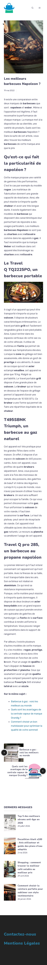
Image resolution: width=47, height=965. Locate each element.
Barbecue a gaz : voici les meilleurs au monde (29, 752)
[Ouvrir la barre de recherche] (32, 8)
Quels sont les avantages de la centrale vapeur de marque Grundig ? (26, 713)
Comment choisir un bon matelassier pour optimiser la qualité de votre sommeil (26, 725)
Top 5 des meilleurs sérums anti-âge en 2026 (29, 819)
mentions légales (22, 943)
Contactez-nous (20, 934)
